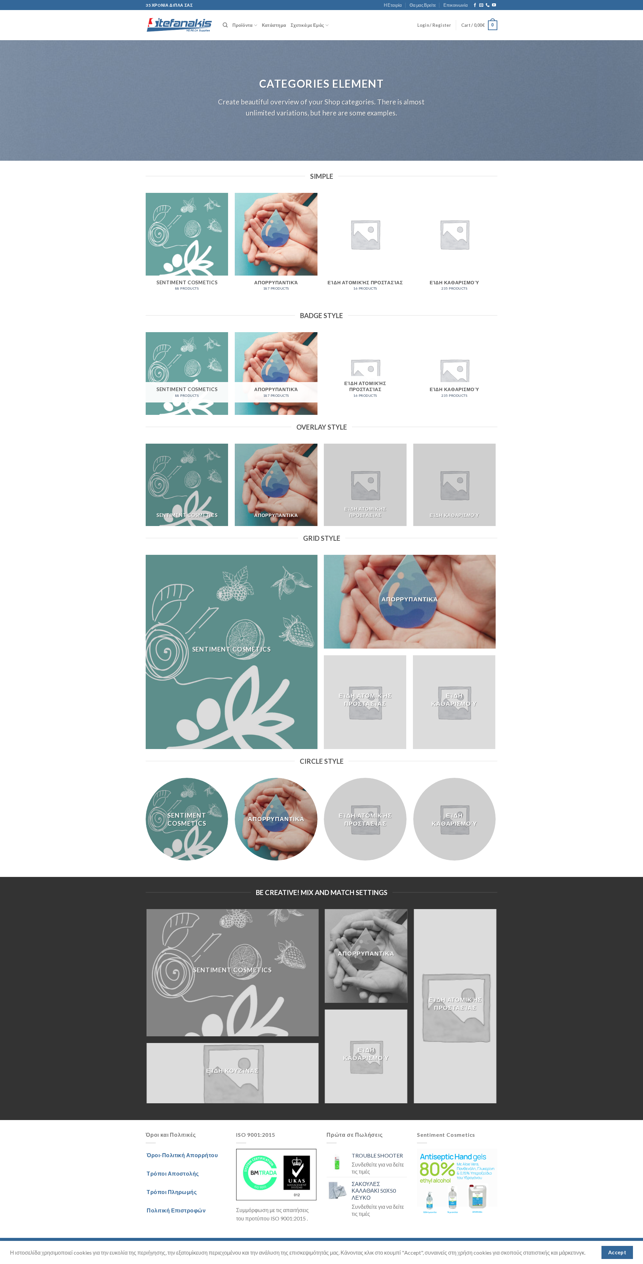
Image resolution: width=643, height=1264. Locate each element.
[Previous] (146, 250)
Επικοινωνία (455, 5)
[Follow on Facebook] (475, 5)
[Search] (225, 25)
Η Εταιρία (393, 5)
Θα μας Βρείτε (423, 5)
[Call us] (488, 5)
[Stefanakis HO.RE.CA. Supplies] (179, 25)
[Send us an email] (481, 5)
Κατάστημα (274, 25)
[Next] (495, 250)
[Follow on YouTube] (494, 5)
